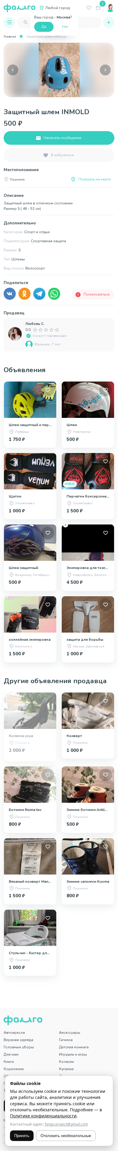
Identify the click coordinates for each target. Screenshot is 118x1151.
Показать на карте (94, 179)
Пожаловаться (97, 294)
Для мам (11, 1054)
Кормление (14, 1069)
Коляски (66, 1061)
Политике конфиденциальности (43, 1116)
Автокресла (14, 1032)
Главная (10, 36)
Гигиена (66, 1039)
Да (43, 26)
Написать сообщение (62, 137)
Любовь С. (34, 323)
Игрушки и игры (73, 1054)
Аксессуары (69, 1032)
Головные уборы (19, 1047)
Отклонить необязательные (66, 1135)
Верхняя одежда (18, 1039)
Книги (9, 1061)
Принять (21, 1135)
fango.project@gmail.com (66, 1124)
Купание (66, 1069)
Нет (65, 26)
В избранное (62, 155)
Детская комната (74, 1047)
